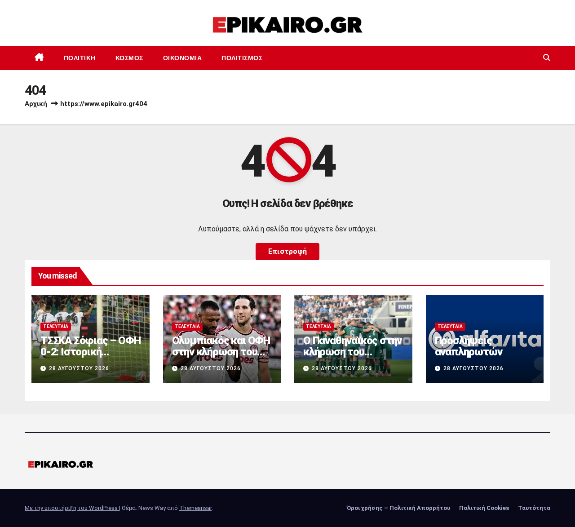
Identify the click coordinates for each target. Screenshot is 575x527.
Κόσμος (129, 58)
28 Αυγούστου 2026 (79, 368)
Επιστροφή (287, 251)
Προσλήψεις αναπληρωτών (468, 346)
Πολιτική (80, 58)
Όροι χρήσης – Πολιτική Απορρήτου (398, 508)
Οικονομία (182, 58)
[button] (546, 57)
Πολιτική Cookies (484, 508)
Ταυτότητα (534, 508)
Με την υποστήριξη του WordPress (72, 508)
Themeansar (195, 508)
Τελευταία (55, 326)
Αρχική (36, 104)
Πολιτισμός (241, 58)
